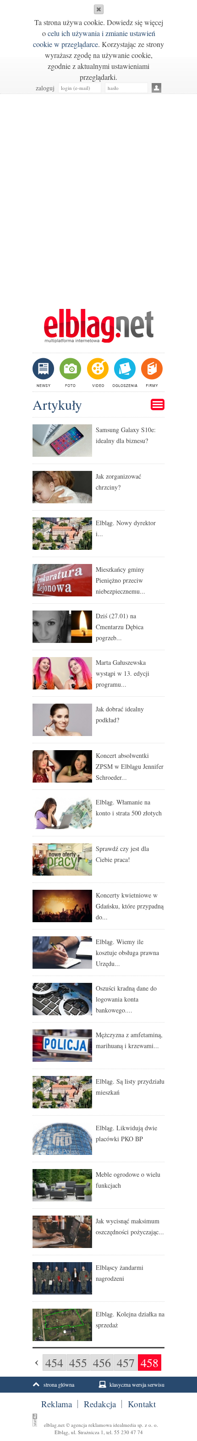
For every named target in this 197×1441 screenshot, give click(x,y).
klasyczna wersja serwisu (136, 1384)
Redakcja (100, 1404)
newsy (44, 372)
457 (126, 1362)
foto (69, 372)
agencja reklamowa (91, 1424)
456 (102, 1362)
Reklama (56, 1404)
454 (54, 1362)
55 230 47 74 (128, 1432)
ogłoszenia (123, 372)
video (96, 372)
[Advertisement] (98, 197)
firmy (150, 372)
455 (78, 1362)
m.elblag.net (98, 326)
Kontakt (142, 1404)
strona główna (59, 1384)
